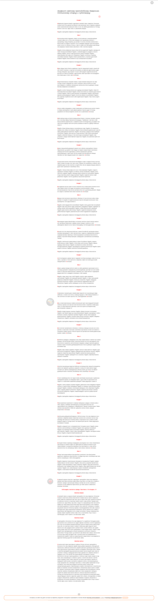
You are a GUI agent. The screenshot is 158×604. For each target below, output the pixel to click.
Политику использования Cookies (95, 597)
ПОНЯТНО (125, 597)
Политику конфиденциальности (113, 597)
